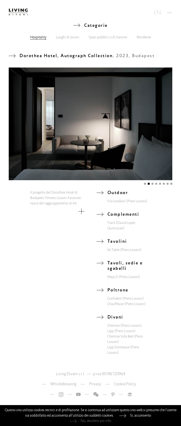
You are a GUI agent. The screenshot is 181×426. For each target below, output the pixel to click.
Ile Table (113, 250)
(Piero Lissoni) (136, 201)
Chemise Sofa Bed (120, 336)
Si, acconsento (140, 415)
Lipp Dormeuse (118, 347)
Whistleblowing (63, 384)
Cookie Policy (125, 384)
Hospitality (38, 37)
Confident (114, 298)
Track (111, 223)
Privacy (95, 384)
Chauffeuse (115, 304)
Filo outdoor (116, 201)
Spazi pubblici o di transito (108, 37)
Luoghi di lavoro (67, 37)
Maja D (112, 277)
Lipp (110, 331)
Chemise (113, 325)
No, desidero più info (96, 421)
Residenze (144, 37)
